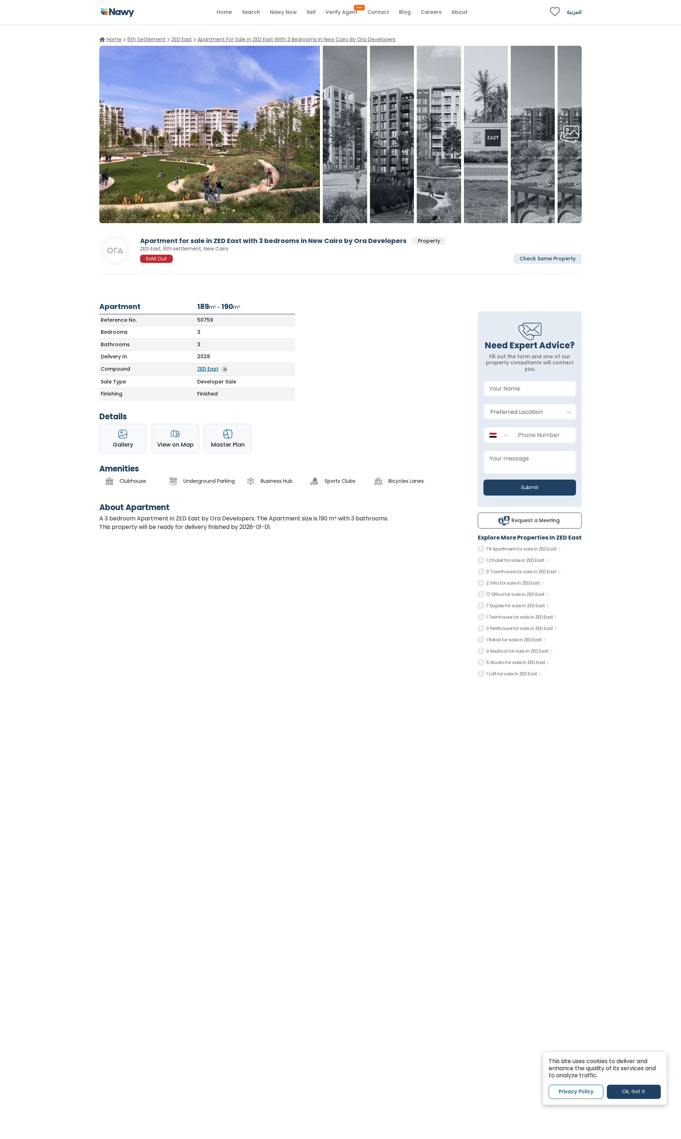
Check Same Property (548, 258)
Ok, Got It (633, 1091)
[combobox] (522, 412)
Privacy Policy (576, 1091)
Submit (530, 487)
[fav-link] (555, 12)
